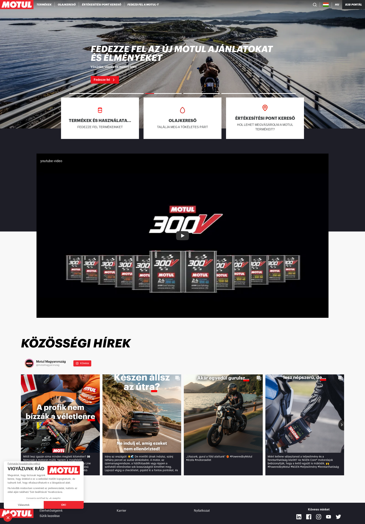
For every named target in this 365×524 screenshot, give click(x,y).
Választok (23, 504)
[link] (182, 64)
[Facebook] (308, 516)
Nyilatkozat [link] (202, 510)
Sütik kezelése (50, 516)
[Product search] (315, 4)
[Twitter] (338, 516)
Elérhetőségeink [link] (51, 510)
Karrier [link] (121, 510)
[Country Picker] (326, 4)
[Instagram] (318, 516)
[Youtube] (328, 516)
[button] (8, 517)
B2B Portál (353, 4)
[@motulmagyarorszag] (29, 363)
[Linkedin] (299, 516)
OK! (63, 504)
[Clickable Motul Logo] (16, 4)
